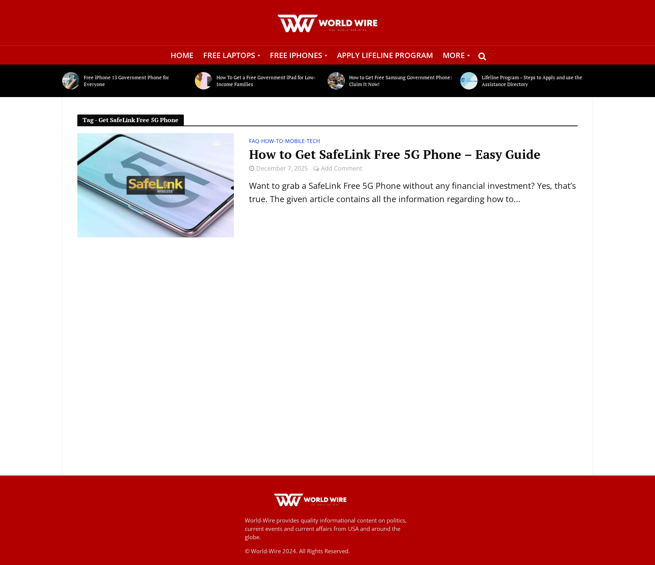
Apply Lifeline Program (385, 55)
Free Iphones (296, 55)
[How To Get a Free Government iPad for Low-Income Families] (204, 80)
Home (182, 55)
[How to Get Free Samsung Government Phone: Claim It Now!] (336, 80)
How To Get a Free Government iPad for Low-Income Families (266, 81)
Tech (313, 141)
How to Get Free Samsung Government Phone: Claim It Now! (400, 81)
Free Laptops (229, 55)
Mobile (295, 141)
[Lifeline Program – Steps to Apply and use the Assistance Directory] (469, 80)
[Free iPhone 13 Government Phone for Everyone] (71, 80)
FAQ (254, 141)
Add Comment (341, 168)
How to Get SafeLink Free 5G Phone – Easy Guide (395, 154)
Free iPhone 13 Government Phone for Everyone (126, 81)
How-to (272, 141)
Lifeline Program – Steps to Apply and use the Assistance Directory (532, 81)
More (454, 55)
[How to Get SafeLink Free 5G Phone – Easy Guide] (155, 184)
